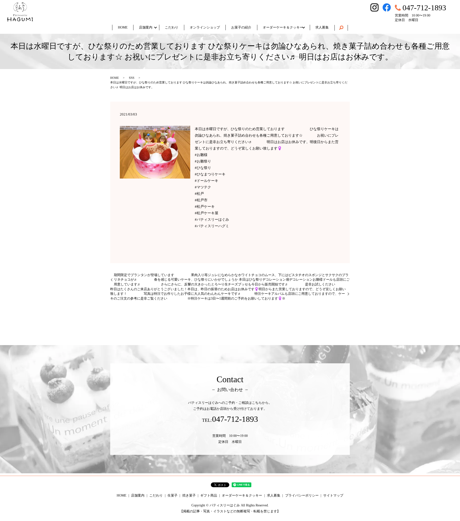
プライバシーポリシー (302, 495)
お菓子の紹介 (241, 27)
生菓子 (172, 495)
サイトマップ (333, 495)
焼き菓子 (189, 495)
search (341, 27)
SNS (131, 78)
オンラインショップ (205, 27)
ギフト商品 (208, 495)
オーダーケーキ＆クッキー (283, 27)
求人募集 (322, 27)
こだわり (171, 27)
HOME (123, 27)
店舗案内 (145, 27)
